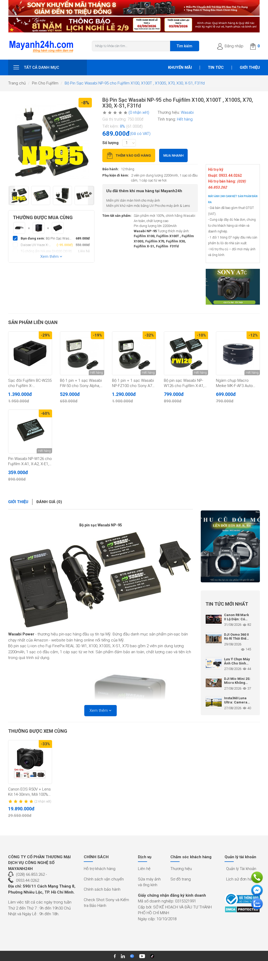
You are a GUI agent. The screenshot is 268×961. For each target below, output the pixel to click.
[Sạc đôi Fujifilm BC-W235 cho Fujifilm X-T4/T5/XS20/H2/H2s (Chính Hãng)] (30, 353)
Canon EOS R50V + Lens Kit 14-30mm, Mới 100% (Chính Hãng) (29, 792)
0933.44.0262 (27, 880)
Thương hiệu (181, 868)
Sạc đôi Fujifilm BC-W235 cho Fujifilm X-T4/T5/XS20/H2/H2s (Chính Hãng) (30, 383)
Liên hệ (144, 868)
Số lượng (110, 142)
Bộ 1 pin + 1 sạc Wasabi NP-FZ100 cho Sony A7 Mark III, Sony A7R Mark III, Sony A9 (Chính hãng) (134, 383)
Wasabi (187, 112)
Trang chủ (17, 83)
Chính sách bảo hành (102, 889)
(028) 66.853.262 (30, 874)
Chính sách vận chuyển (104, 879)
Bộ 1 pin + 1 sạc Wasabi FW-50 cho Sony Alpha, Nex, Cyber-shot (81, 383)
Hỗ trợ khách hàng (99, 868)
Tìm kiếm (184, 46)
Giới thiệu (250, 67)
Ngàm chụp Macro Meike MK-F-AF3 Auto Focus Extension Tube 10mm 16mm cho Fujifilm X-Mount (238, 383)
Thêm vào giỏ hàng (133, 155)
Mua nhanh (173, 155)
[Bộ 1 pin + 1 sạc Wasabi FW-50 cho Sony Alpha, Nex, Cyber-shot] (82, 353)
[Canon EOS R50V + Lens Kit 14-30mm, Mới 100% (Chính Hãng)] (30, 762)
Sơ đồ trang (180, 879)
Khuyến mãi (180, 67)
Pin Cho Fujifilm (45, 83)
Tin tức (216, 67)
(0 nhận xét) (139, 112)
